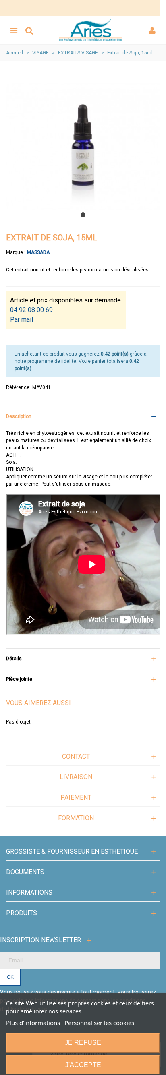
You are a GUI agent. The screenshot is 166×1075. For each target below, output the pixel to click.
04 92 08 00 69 (31, 310)
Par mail (21, 319)
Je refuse (83, 1042)
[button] (83, 214)
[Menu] (13, 30)
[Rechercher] (29, 30)
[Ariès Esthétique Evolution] (90, 30)
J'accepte (83, 1064)
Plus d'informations (33, 1023)
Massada (38, 252)
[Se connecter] (152, 30)
